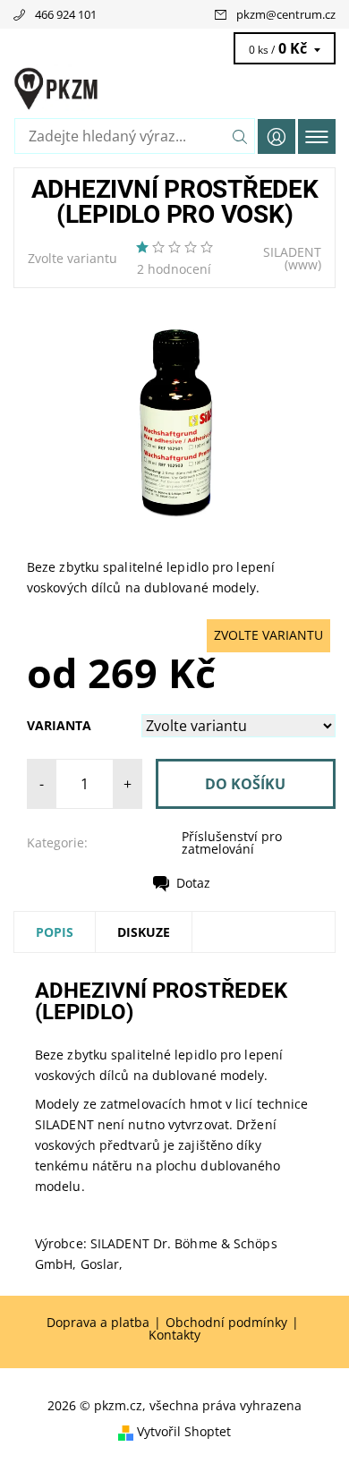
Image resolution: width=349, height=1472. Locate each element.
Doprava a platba (98, 1322)
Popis (54, 931)
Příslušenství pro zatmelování (232, 842)
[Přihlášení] (276, 136)
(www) (303, 264)
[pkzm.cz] (174, 87)
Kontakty (174, 1335)
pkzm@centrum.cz (286, 14)
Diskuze (143, 931)
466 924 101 (66, 14)
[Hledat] (240, 136)
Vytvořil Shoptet (184, 1431)
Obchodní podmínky (226, 1322)
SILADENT (292, 251)
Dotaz (193, 882)
